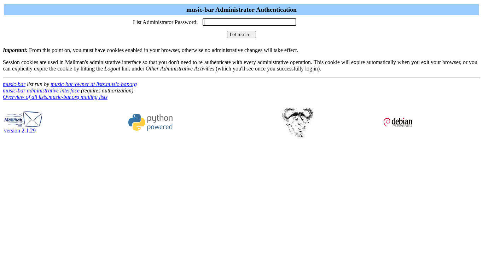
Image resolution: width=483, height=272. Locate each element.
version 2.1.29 (20, 131)
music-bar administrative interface (41, 90)
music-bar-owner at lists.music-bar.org (94, 84)
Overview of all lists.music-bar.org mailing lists (55, 97)
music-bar (14, 84)
